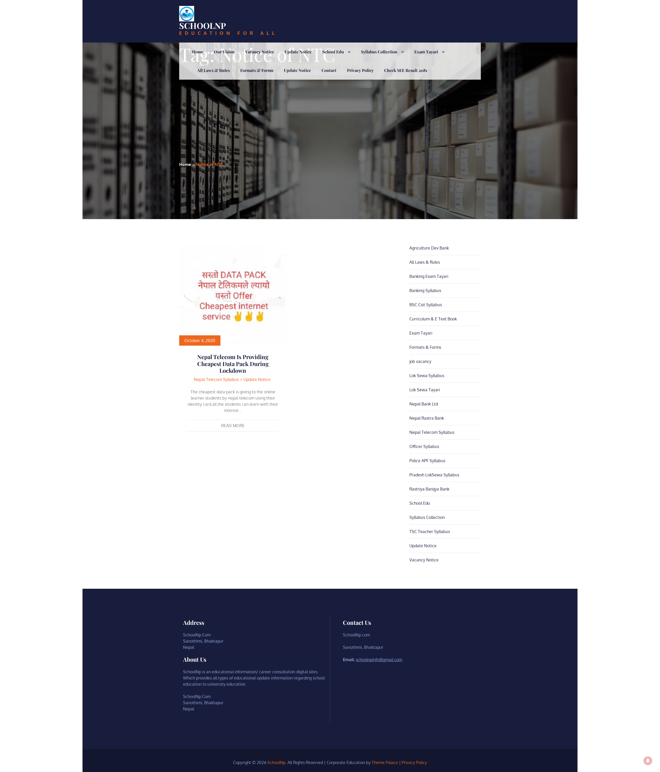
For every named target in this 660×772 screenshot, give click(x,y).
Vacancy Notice (259, 51)
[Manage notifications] (648, 761)
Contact (328, 70)
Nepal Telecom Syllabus (216, 379)
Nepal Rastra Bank (426, 418)
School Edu (333, 51)
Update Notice (298, 51)
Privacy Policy (360, 70)
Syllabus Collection (379, 51)
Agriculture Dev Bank (429, 248)
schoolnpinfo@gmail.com (379, 659)
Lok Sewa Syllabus (426, 375)
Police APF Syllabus (427, 460)
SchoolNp (202, 25)
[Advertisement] (257, 112)
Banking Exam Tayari (428, 276)
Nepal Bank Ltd (423, 403)
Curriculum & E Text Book (433, 318)
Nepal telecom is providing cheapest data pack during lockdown (233, 363)
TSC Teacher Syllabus (429, 531)
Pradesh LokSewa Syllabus (434, 474)
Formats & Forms (256, 70)
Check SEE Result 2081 (405, 70)
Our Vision (224, 51)
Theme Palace (385, 762)
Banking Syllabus (425, 290)
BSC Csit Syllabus (425, 304)
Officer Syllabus (424, 446)
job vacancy (420, 361)
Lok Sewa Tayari (424, 389)
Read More (233, 425)
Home (197, 51)
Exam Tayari (426, 51)
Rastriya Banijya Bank (429, 489)
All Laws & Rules (213, 70)
